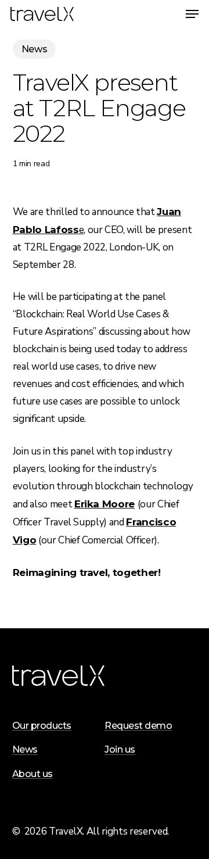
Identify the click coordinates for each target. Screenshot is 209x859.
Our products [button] (41, 726)
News (34, 49)
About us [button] (32, 774)
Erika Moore (104, 504)
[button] (192, 14)
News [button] (25, 750)
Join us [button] (120, 750)
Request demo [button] (138, 726)
